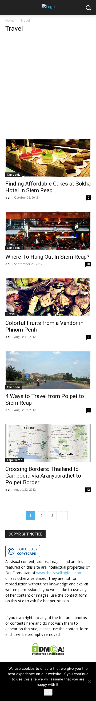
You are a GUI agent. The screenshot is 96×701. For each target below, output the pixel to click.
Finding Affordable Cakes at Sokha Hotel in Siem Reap (48, 187)
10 (88, 264)
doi (7, 197)
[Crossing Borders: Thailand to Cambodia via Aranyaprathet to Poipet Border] (48, 443)
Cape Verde (14, 460)
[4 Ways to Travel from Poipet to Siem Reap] (48, 369)
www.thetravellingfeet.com (59, 572)
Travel (11, 314)
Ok (48, 692)
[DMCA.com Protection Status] (48, 653)
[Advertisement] (48, 88)
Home (10, 20)
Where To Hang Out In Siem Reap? (47, 257)
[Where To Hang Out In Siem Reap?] (48, 230)
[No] (89, 681)
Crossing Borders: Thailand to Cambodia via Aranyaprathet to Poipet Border (43, 476)
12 (88, 489)
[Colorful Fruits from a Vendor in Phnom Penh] (48, 297)
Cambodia (14, 174)
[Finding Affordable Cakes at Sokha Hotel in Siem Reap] (48, 157)
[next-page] (63, 515)
